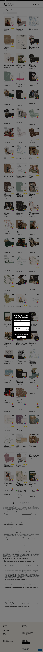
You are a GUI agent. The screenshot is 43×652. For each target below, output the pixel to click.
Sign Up (21, 337)
